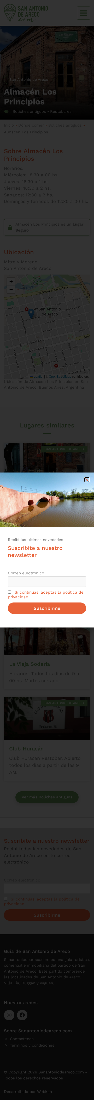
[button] (87, 480)
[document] (47, 550)
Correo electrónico (26, 573)
